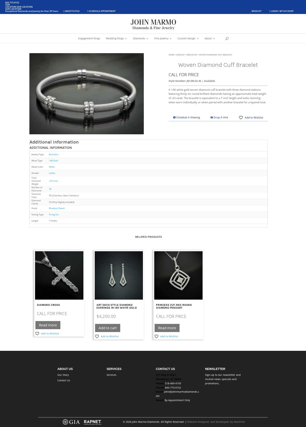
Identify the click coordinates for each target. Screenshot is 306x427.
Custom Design (187, 38)
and (213, 421)
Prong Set (54, 214)
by (232, 421)
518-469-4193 (173, 383)
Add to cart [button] (108, 327)
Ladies (52, 173)
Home (171, 54)
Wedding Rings (115, 38)
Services (111, 375)
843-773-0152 (173, 387)
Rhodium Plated (56, 208)
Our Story (63, 375)
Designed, (204, 421)
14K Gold (53, 160)
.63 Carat (53, 180)
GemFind (239, 421)
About (208, 38)
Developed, (223, 421)
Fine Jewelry (161, 38)
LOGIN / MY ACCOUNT (282, 11)
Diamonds (139, 38)
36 (50, 188)
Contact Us (63, 380)
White (52, 166)
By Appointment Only (177, 400)
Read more (48, 325)
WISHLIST (256, 11)
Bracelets (192, 54)
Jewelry (180, 54)
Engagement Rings (89, 38)
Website (192, 421)
